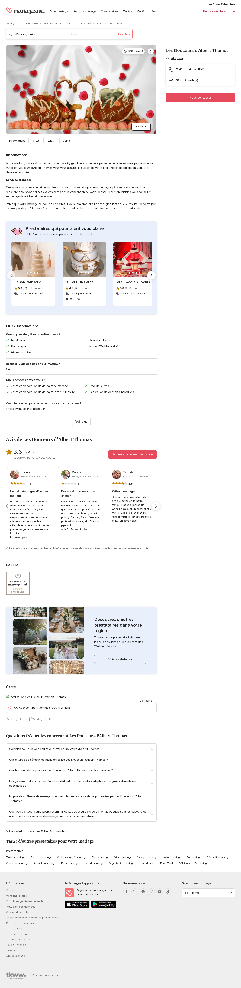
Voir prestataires (120, 659)
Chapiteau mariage (17, 863)
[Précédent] (11, 275)
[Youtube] (159, 891)
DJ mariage (201, 863)
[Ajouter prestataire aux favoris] (151, 51)
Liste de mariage (94, 863)
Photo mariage (100, 857)
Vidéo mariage (123, 857)
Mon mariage (59, 11)
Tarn (70, 23)
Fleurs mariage (70, 863)
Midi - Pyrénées (52, 23)
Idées (152, 11)
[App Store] (77, 907)
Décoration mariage (218, 857)
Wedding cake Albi (42, 719)
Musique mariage (147, 857)
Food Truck (167, 863)
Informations (17, 141)
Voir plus (81, 421)
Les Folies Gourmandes (51, 831)
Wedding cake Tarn (17, 719)
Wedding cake (30, 23)
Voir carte (146, 701)
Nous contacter (200, 97)
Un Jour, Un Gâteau (80, 282)
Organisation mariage (121, 863)
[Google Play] (103, 907)
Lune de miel (147, 863)
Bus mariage (194, 857)
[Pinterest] (143, 891)
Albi (79, 23)
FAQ (36, 141)
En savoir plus (18, 537)
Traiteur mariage (15, 857)
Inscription (227, 11)
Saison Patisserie (27, 282)
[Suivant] (151, 275)
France (195, 892)
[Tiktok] (168, 891)
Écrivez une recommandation (132, 454)
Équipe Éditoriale (16, 945)
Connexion (210, 11)
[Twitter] (134, 891)
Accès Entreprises (223, 4)
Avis (51, 141)
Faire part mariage (41, 857)
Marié (140, 11)
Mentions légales (16, 895)
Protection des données (20, 906)
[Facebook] (126, 891)
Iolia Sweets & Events (133, 282)
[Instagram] (151, 891)
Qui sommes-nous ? (18, 939)
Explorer (141, 126)
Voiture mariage (172, 857)
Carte (66, 141)
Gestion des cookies (18, 912)
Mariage (11, 23)
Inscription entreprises (19, 934)
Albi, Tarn (177, 58)
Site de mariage (15, 955)
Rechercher (121, 34)
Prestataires (109, 11)
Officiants (184, 863)
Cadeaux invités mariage (72, 857)
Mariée (127, 11)
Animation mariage (45, 863)
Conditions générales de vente (25, 901)
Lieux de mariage (84, 11)
